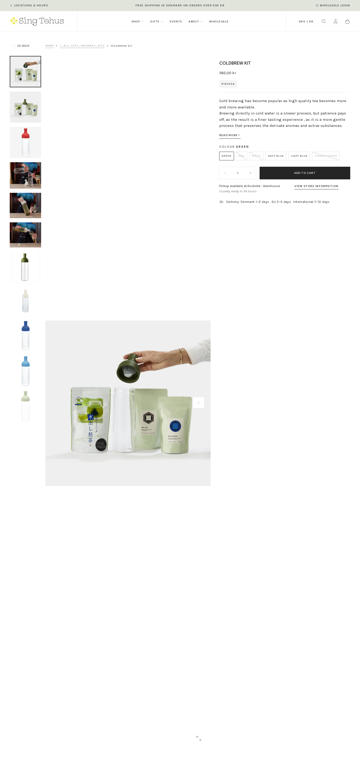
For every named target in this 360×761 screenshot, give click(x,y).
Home (49, 45)
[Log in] (335, 22)
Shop (136, 21)
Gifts (154, 21)
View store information (316, 186)
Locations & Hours (31, 5)
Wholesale (218, 21)
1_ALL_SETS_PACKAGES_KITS (82, 45)
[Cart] (347, 21)
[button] (306, 21)
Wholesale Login (335, 5)
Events (176, 21)
